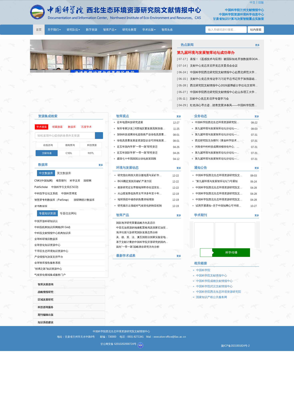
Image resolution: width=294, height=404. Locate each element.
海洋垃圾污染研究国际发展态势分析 (137, 232)
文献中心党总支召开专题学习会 (209, 98)
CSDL (69, 153)
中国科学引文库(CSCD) (64, 187)
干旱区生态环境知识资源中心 (51, 250)
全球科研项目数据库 (46, 238)
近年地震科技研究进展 (130, 122)
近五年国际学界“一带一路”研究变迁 (137, 152)
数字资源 (91, 29)
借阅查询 (70, 145)
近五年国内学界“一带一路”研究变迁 (137, 146)
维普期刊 (61, 180)
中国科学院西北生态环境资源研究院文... (219, 175)
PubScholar (41, 187)
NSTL (91, 153)
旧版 (261, 2)
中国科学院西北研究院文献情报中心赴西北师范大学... (223, 72)
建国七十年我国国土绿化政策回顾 (136, 158)
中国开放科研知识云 (46, 221)
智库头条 (167, 29)
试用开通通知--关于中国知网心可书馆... (218, 205)
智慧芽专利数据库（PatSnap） (52, 199)
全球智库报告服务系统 (47, 262)
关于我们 (53, 29)
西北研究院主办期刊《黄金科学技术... (217, 140)
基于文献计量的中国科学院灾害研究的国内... (142, 241)
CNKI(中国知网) (43, 180)
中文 (252, 2)
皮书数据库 (40, 206)
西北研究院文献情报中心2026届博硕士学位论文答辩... (224, 85)
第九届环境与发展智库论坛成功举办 (206, 53)
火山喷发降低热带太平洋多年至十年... (140, 193)
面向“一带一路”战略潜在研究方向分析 (137, 246)
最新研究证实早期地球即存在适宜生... (140, 187)
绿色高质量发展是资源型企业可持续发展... (141, 140)
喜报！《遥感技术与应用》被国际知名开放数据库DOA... (225, 59)
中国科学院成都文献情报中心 (214, 280)
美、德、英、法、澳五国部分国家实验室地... (142, 237)
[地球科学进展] (245, 235)
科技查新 (92, 145)
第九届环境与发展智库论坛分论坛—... (217, 128)
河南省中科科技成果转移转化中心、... (217, 146)
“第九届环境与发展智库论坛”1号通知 (217, 181)
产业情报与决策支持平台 (48, 256)
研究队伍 (72, 29)
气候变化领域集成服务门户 (50, 274)
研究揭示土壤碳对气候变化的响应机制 (140, 205)
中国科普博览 (69, 193)
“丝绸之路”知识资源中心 (48, 268)
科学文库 (75, 180)
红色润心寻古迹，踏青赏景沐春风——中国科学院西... (223, 105)
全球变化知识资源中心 (47, 244)
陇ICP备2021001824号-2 (235, 345)
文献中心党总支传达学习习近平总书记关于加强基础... (223, 78)
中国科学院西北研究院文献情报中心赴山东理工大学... (223, 92)
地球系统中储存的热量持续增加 (136, 199)
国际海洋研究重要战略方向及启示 (135, 222)
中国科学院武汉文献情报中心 (214, 286)
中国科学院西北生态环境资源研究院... (217, 122)
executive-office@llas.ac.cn (170, 336)
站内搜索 (255, 29)
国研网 (87, 180)
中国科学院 (203, 270)
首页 (39, 29)
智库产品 (108, 29)
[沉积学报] (225, 235)
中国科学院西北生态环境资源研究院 (218, 291)
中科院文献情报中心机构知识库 (52, 232)
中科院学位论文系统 (46, 193)
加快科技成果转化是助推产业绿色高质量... (141, 134)
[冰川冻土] (204, 235)
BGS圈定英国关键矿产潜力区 (135, 181)
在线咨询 (48, 145)
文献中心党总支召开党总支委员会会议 (214, 65)
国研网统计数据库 (84, 199)
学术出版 (148, 29)
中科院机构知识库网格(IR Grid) (52, 227)
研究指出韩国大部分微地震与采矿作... (140, 175)
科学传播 (231, 252)
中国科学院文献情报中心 (211, 275)
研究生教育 (129, 29)
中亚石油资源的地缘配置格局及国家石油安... (142, 227)
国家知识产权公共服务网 (211, 297)
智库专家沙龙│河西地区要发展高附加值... (141, 128)
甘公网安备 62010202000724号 (118, 343)
